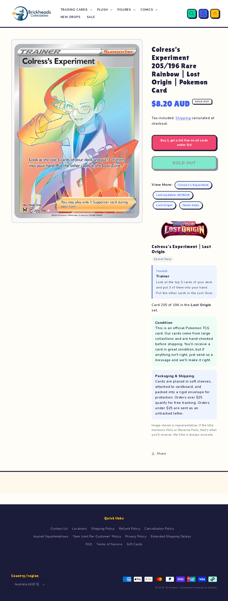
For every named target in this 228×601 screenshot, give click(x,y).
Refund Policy (129, 529)
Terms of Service (109, 544)
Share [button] (161, 453)
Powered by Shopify (205, 587)
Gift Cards (134, 544)
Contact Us (59, 529)
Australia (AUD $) (27, 584)
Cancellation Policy (159, 529)
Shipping (183, 118)
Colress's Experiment (193, 185)
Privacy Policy (135, 536)
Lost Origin (164, 205)
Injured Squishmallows (51, 536)
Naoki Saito (191, 205)
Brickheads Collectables (179, 587)
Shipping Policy (103, 529)
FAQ (89, 544)
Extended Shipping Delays (171, 536)
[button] (75, 10)
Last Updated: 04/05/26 (172, 195)
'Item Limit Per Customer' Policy (97, 536)
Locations (79, 529)
